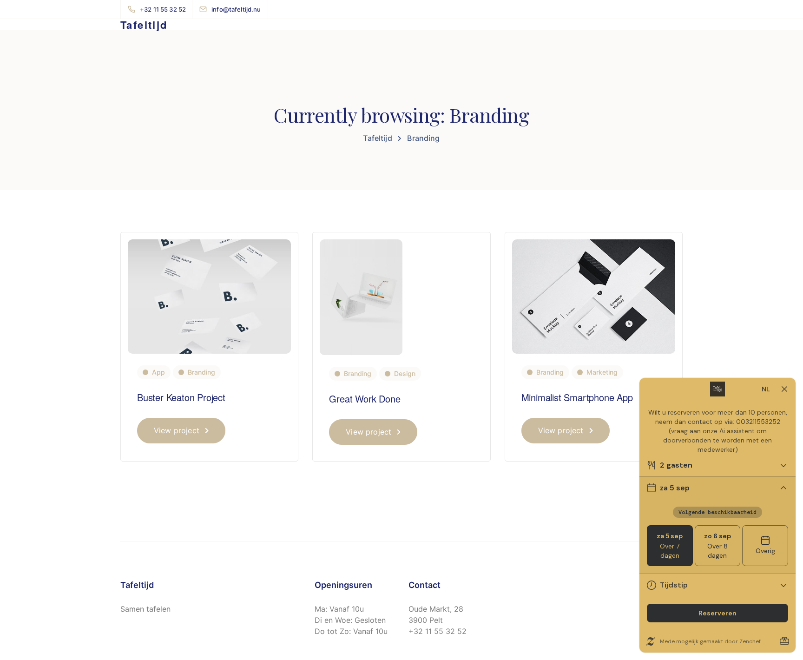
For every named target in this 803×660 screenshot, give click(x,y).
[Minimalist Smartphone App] (593, 295)
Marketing (602, 372)
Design (404, 373)
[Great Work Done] (361, 296)
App (158, 372)
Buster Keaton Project (181, 397)
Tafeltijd (144, 24)
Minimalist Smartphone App (577, 397)
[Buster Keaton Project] (209, 295)
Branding (201, 372)
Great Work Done (364, 398)
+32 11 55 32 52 (437, 631)
